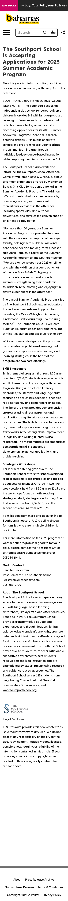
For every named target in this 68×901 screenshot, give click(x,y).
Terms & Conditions (50, 887)
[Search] (45, 32)
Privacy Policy (51, 895)
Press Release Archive (40, 879)
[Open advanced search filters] (53, 32)
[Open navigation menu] (6, 32)
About (17, 879)
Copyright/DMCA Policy (23, 895)
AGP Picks (9, 5)
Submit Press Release (19, 887)
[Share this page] (62, 32)
